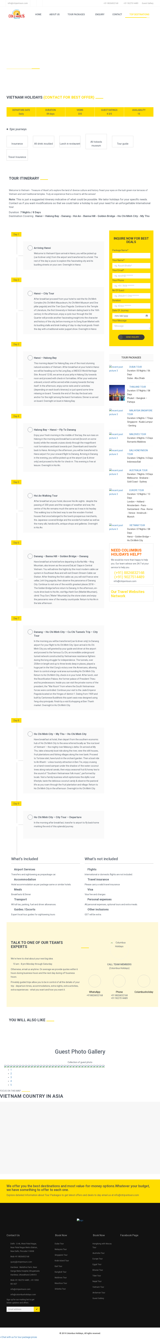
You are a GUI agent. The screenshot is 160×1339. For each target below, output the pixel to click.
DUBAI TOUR (135, 367)
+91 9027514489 (131, 3)
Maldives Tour (61, 1278)
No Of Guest (118, 290)
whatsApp (94, 991)
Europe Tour (97, 1259)
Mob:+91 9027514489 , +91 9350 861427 (24, 1282)
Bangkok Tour (60, 1272)
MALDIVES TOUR (137, 434)
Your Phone (118, 280)
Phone (119, 991)
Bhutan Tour (97, 1270)
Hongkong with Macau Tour (102, 1246)
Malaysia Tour (61, 1249)
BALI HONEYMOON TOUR (137, 452)
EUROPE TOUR (136, 490)
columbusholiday (144, 991)
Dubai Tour (59, 1244)
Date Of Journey (120, 310)
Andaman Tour (98, 1293)
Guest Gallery (98, 1298)
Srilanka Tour (60, 1289)
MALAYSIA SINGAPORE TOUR (139, 412)
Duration (116, 300)
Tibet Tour (96, 1276)
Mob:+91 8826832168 (19, 1256)
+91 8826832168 (111, 3)
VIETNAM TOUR (137, 525)
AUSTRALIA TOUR (138, 470)
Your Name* (118, 260)
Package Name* (120, 250)
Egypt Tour (96, 1264)
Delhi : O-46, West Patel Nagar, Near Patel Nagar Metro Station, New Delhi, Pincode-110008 (24, 1247)
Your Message (119, 320)
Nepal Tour (97, 1281)
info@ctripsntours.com (17, 3)
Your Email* (118, 270)
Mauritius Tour (61, 1283)
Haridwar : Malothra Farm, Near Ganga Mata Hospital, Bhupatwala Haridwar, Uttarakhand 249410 (25, 1271)
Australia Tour (98, 1253)
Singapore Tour (61, 1255)
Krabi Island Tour (62, 1261)
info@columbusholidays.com (23, 1294)
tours (24, 66)
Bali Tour (58, 1266)
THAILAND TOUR (137, 387)
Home (11, 65)
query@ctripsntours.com (21, 1262)
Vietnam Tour (98, 1287)
